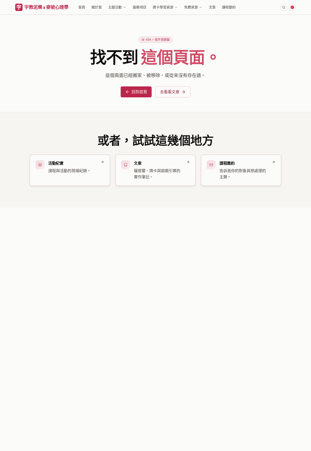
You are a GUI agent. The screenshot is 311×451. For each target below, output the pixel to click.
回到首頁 (139, 91)
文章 (212, 7)
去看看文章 (169, 91)
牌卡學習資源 (163, 7)
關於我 (97, 7)
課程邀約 (229, 7)
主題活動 (115, 7)
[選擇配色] (292, 7)
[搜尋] (283, 7)
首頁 (81, 7)
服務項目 (139, 7)
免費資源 (191, 7)
